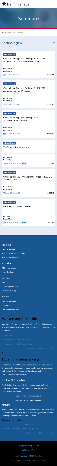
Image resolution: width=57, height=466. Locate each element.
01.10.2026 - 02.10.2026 (12, 193)
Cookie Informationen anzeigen (28, 396)
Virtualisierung (9, 54)
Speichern (28, 424)
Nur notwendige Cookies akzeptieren (23, 429)
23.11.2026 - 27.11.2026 (12, 134)
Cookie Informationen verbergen (28, 400)
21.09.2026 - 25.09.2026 (15, 222)
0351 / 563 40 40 (29, 450)
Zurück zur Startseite (14, 32)
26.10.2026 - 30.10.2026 (12, 75)
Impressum (50, 348)
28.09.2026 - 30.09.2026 (15, 163)
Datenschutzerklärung (36, 348)
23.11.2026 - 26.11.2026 (12, 104)
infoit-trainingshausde (28, 445)
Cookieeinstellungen (10, 309)
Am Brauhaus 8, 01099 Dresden (29, 456)
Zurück (5, 429)
